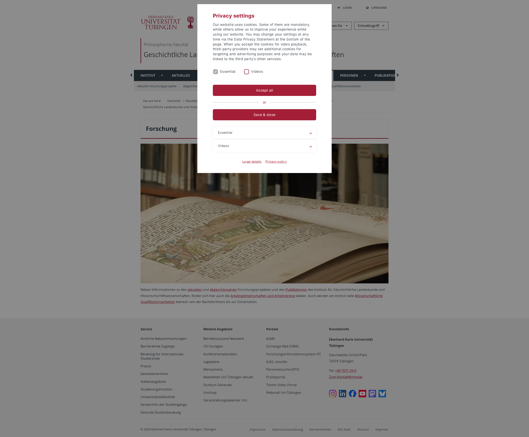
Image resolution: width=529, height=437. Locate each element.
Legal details (251, 162)
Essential (227, 71)
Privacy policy (276, 162)
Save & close (264, 115)
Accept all (264, 90)
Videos (257, 71)
